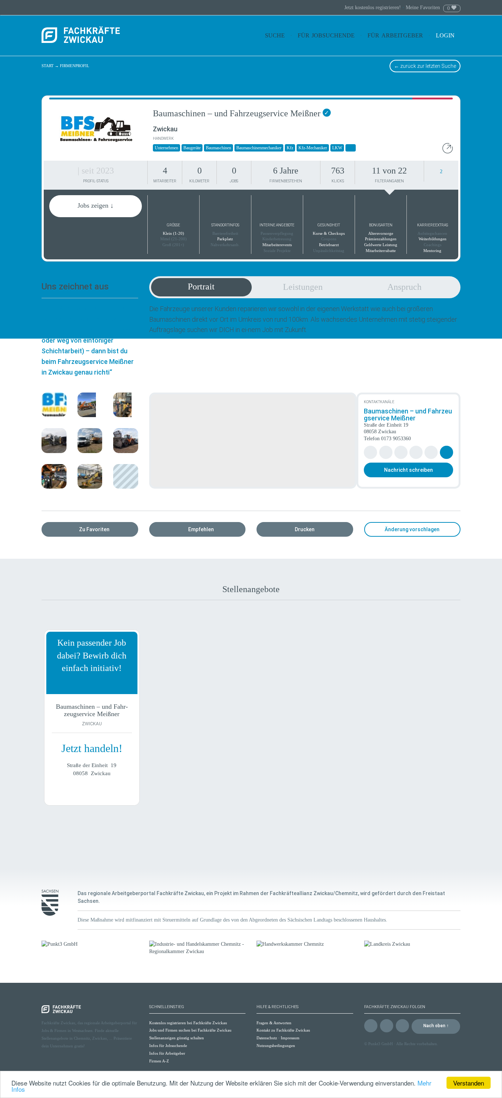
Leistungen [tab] (303, 287)
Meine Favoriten (423, 7)
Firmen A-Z (159, 1061)
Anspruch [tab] (404, 287)
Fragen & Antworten (274, 1023)
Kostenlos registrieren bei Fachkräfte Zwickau (188, 1023)
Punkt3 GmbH (380, 1044)
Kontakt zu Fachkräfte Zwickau (283, 1030)
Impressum (290, 1038)
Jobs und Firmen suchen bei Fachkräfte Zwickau (190, 1030)
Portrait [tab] (201, 286)
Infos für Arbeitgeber (167, 1053)
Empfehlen (201, 529)
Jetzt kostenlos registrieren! (373, 7)
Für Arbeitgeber (395, 35)
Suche (275, 35)
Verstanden (468, 1082)
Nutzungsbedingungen (276, 1045)
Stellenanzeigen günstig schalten (176, 1038)
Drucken (305, 529)
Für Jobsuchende (326, 35)
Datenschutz (267, 1038)
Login (446, 35)
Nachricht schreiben (408, 470)
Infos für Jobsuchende (168, 1045)
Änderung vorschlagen (412, 529)
